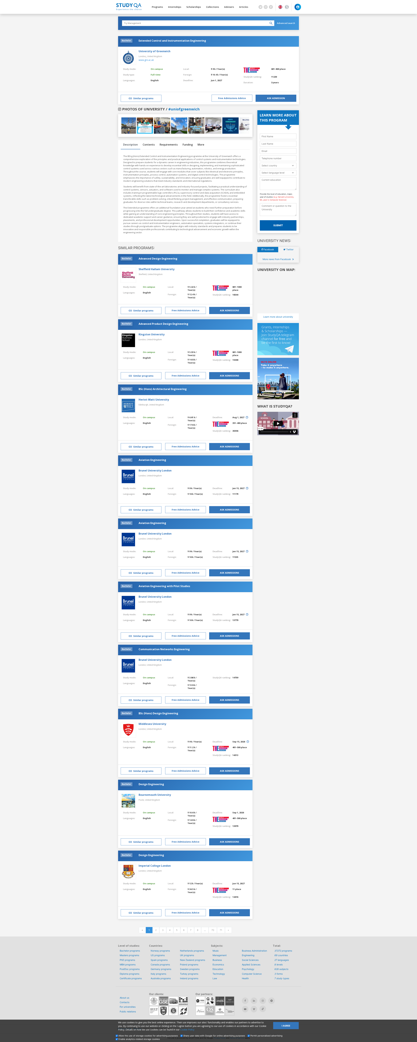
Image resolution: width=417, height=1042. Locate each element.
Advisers (229, 6)
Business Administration (254, 950)
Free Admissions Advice (232, 98)
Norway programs (160, 950)
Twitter (290, 249)
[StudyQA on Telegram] (271, 1000)
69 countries (281, 955)
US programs (158, 955)
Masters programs (129, 955)
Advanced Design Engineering (158, 258)
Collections (212, 6)
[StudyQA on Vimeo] (254, 1009)
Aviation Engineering (152, 460)
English (155, 80)
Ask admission (276, 98)
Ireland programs (189, 978)
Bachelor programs (130, 950)
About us (124, 997)
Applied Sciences (251, 964)
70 (212, 930)
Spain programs (159, 960)
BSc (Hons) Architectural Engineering (163, 389)
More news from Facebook (277, 259)
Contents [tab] (149, 144)
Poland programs (189, 964)
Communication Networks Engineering (164, 649)
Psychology (248, 969)
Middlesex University (152, 724)
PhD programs (127, 960)
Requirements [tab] (169, 144)
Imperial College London (155, 865)
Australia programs (161, 978)
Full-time (155, 74)
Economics (218, 964)
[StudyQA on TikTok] (262, 1009)
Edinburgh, (144, 404)
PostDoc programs (130, 969)
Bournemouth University (155, 795)
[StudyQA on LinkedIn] (254, 1000)
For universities (128, 1006)
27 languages (281, 960)
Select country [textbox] (269, 165)
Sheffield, (143, 274)
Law (215, 978)
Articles (243, 6)
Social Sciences (250, 960)
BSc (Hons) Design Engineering (158, 713)
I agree (286, 1025)
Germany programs (161, 969)
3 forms (278, 973)
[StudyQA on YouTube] (245, 1009)
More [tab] (201, 144)
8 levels (278, 964)
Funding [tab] (188, 144)
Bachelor (126, 40)
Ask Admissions (229, 310)
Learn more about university (278, 316)
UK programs (187, 955)
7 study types (281, 978)
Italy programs (158, 973)
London (142, 56)
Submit (278, 225)
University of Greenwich (154, 51)
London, (143, 339)
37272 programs (283, 950)
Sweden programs (190, 969)
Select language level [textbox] (273, 172)
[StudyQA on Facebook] (245, 1000)
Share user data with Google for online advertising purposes (214, 1035)
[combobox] (278, 165)
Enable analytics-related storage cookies (139, 1039)
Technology (219, 973)
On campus (157, 68)
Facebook (268, 249)
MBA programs (128, 964)
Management (220, 955)
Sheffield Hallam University (156, 269)
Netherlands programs (192, 950)
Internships (174, 6)
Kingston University (152, 334)
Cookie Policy (187, 1029)
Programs (157, 6)
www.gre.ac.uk (146, 59)
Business (217, 960)
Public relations (128, 1011)
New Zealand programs (192, 960)
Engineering (248, 955)
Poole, (142, 800)
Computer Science (252, 973)
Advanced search (286, 23)
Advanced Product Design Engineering (163, 324)
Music (216, 950)
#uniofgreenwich (184, 109)
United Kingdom (154, 56)
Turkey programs (189, 973)
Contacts (124, 1002)
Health (245, 978)
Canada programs (160, 964)
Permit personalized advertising (266, 1035)
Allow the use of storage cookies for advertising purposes (148, 1035)
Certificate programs (131, 978)
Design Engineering (151, 784)
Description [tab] (130, 144)
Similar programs (143, 98)
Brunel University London (155, 470)
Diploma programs (129, 973)
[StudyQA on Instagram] (262, 1000)
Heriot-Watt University (154, 399)
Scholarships (193, 6)
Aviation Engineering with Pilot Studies (164, 586)
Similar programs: (136, 248)
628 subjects (281, 969)
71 (221, 930)
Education (218, 969)
